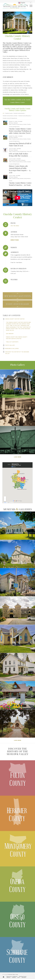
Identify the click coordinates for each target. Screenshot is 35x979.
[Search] (26, 6)
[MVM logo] (14, 6)
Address (14, 232)
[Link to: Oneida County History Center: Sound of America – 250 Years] (5, 177)
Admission (15, 252)
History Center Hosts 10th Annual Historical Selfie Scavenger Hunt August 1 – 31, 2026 (20, 169)
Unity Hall (29, 151)
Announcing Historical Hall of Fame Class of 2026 (20, 144)
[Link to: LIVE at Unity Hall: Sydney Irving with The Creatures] (5, 150)
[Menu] (30, 6)
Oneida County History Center (19, 124)
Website (14, 247)
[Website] (5, 247)
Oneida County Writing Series (19, 151)
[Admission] (5, 253)
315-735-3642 (15, 225)
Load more (17, 457)
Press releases (14, 123)
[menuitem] (26, 6)
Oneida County (13, 160)
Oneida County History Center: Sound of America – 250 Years (20, 184)
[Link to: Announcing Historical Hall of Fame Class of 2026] (5, 137)
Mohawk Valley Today (13, 974)
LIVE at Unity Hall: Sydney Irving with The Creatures (18, 154)
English (22, 2)
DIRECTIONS (15, 240)
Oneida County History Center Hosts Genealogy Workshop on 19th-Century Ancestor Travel (20, 131)
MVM (21, 121)
